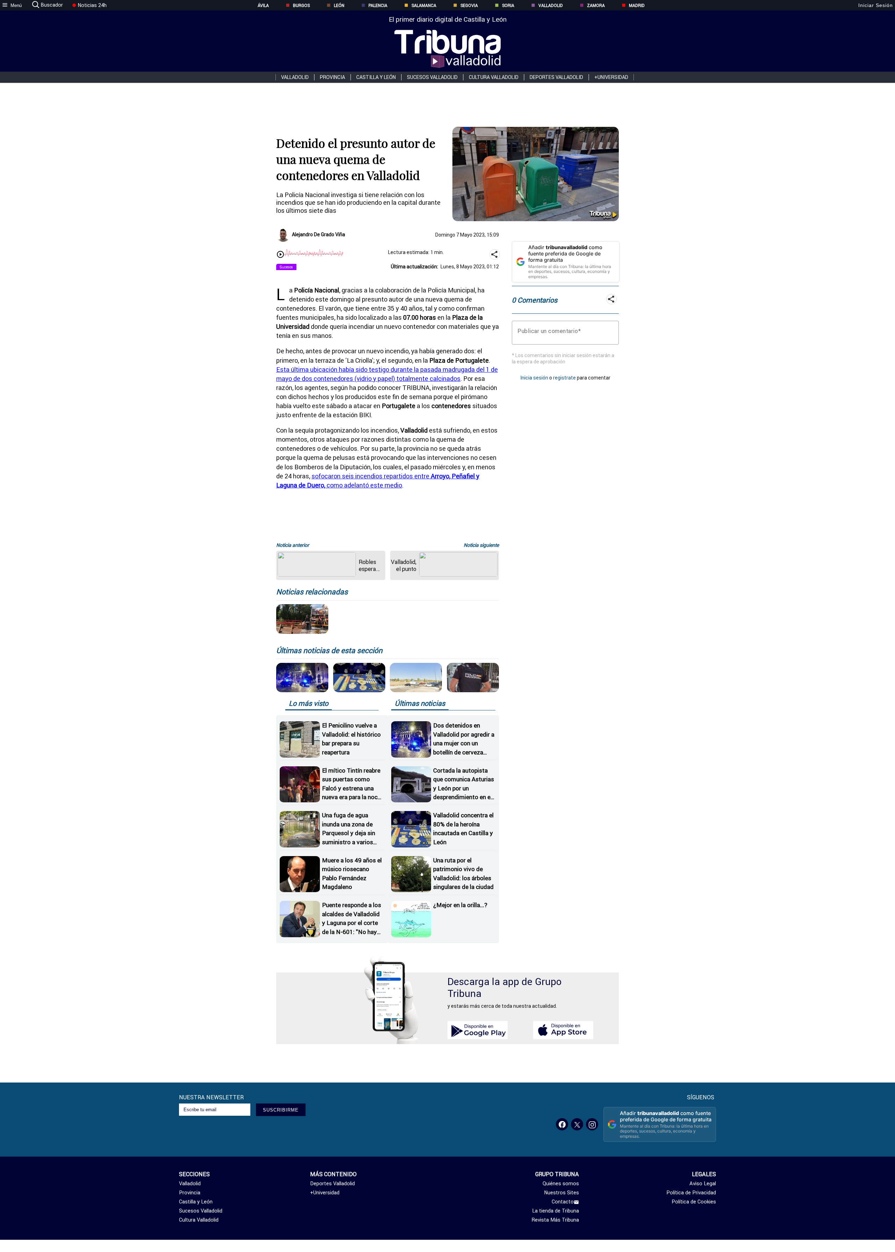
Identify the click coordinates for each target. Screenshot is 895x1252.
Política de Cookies (694, 1202)
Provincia (332, 77)
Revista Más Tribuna (555, 1220)
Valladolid (550, 5)
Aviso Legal (702, 1183)
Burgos (301, 5)
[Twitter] (577, 1124)
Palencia (377, 5)
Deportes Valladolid (556, 77)
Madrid (637, 5)
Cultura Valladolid (493, 77)
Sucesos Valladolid (432, 77)
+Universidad (611, 77)
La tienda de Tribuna (555, 1211)
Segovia (469, 5)
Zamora (596, 5)
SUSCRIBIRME (281, 1110)
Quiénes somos (561, 1183)
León (339, 5)
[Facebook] (562, 1124)
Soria (508, 5)
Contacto (563, 1202)
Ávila (263, 5)
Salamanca (423, 5)
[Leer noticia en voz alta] (280, 255)
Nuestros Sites (561, 1192)
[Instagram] (592, 1124)
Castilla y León (376, 77)
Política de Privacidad (691, 1192)
